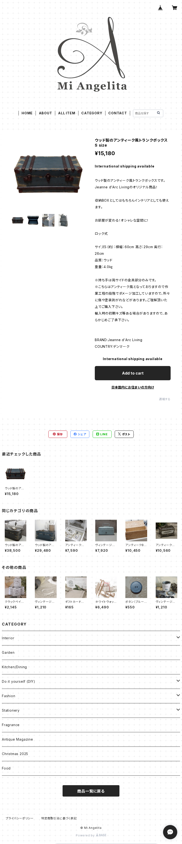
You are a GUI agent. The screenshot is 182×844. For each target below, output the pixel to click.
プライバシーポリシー (20, 818)
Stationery (11, 710)
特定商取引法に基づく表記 (59, 818)
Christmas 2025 (15, 754)
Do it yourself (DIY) (18, 681)
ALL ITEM (66, 113)
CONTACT (117, 113)
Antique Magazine (17, 739)
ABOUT (45, 113)
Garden (8, 652)
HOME (27, 113)
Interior (8, 638)
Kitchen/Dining (14, 667)
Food (6, 768)
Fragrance (11, 725)
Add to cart (133, 373)
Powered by (86, 835)
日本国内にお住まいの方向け (132, 387)
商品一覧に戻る (91, 791)
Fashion (8, 696)
